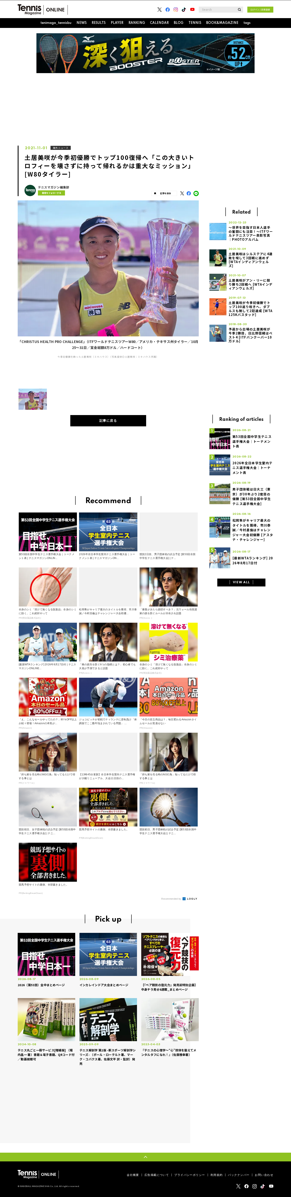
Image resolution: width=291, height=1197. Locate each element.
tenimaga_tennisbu (55, 23)
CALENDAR (159, 23)
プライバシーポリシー (189, 1175)
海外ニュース (60, 147)
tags (247, 23)
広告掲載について (156, 1175)
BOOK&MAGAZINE (222, 23)
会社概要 (133, 1175)
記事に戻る (108, 421)
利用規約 (216, 1175)
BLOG (178, 23)
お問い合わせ (264, 1175)
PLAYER (117, 23)
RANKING (136, 23)
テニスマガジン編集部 (53, 187)
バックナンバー (238, 1175)
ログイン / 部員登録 (260, 9)
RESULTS (99, 23)
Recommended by (171, 898)
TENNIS (195, 23)
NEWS (81, 23)
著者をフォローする (51, 192)
